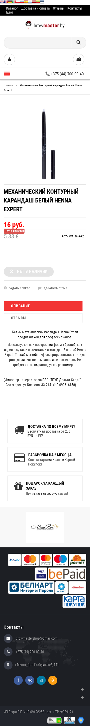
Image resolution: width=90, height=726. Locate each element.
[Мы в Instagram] (41, 680)
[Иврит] (30, 2)
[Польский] (18, 2)
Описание (20, 306)
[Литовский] (38, 2)
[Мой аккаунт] (9, 59)
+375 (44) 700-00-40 (67, 74)
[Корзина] (78, 59)
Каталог (12, 8)
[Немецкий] (10, 2)
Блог (9, 12)
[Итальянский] (14, 2)
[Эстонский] (42, 2)
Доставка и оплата (35, 8)
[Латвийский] (34, 2)
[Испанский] (26, 2)
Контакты (75, 8)
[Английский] (2, 2)
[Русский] (22, 2)
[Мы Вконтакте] (29, 680)
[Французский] (6, 2)
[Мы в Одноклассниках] (52, 680)
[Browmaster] (45, 24)
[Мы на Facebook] (18, 680)
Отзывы (58, 8)
